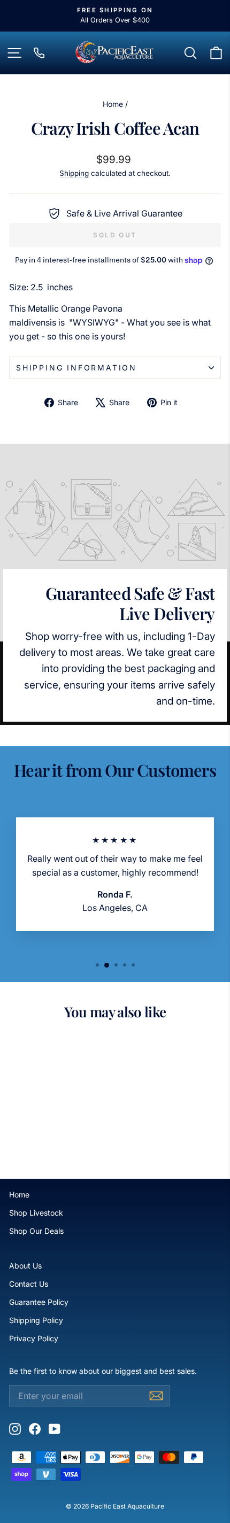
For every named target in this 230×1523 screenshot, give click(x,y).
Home (113, 104)
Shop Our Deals (36, 1230)
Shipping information (76, 367)
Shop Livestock (36, 1212)
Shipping (74, 173)
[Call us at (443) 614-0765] (39, 53)
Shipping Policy (36, 1320)
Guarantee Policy (38, 1301)
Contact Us (28, 1283)
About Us (25, 1265)
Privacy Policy (33, 1338)
